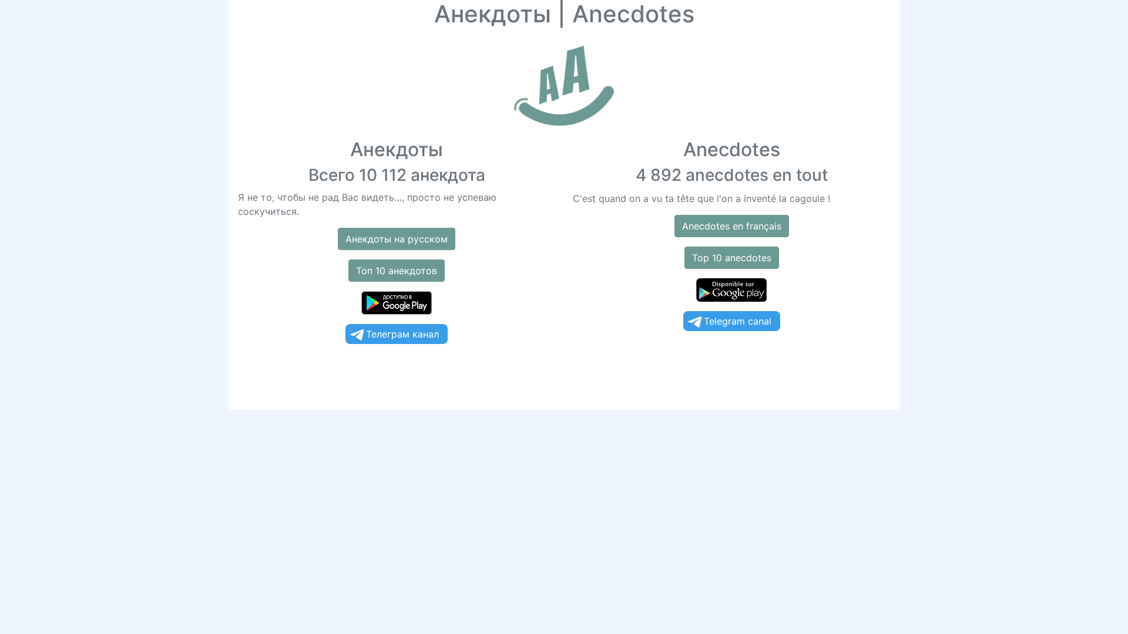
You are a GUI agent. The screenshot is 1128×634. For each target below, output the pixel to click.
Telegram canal (737, 321)
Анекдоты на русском (396, 239)
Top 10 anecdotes (731, 258)
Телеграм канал (402, 334)
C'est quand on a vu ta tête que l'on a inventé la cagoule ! (701, 198)
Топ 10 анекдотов (396, 270)
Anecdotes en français (731, 226)
